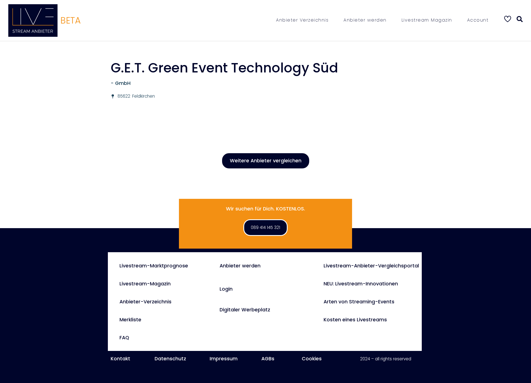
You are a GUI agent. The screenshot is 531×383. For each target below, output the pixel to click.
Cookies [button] (312, 358)
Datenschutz (170, 358)
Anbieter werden (365, 20)
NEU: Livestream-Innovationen (361, 283)
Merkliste (130, 319)
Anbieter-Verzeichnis (145, 301)
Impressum (224, 358)
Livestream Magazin (427, 20)
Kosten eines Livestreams (355, 319)
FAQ (124, 337)
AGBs (267, 358)
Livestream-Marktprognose (153, 265)
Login (226, 289)
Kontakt (120, 358)
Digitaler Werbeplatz (245, 309)
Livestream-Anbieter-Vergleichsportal (371, 265)
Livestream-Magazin (145, 283)
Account (478, 20)
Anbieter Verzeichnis (302, 20)
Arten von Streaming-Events (359, 301)
